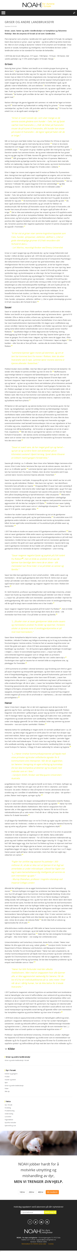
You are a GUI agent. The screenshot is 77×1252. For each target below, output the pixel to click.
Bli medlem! (52, 1192)
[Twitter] (35, 1222)
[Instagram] (47, 1222)
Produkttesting (9, 1111)
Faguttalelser (9, 1120)
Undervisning (9, 1114)
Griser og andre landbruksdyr (14, 1085)
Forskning (8, 1108)
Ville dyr (7, 1091)
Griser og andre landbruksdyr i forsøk (17, 1060)
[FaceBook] (30, 1222)
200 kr (31, 1192)
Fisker (7, 1088)
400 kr (40, 1192)
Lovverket (8, 1117)
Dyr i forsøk (8, 1105)
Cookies (51, 1244)
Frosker (7, 1076)
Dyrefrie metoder (10, 1122)
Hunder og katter (10, 1080)
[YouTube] (41, 1222)
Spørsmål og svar (10, 1125)
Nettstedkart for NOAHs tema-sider (34, 1244)
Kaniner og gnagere (11, 1074)
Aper (6, 1082)
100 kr (22, 1192)
